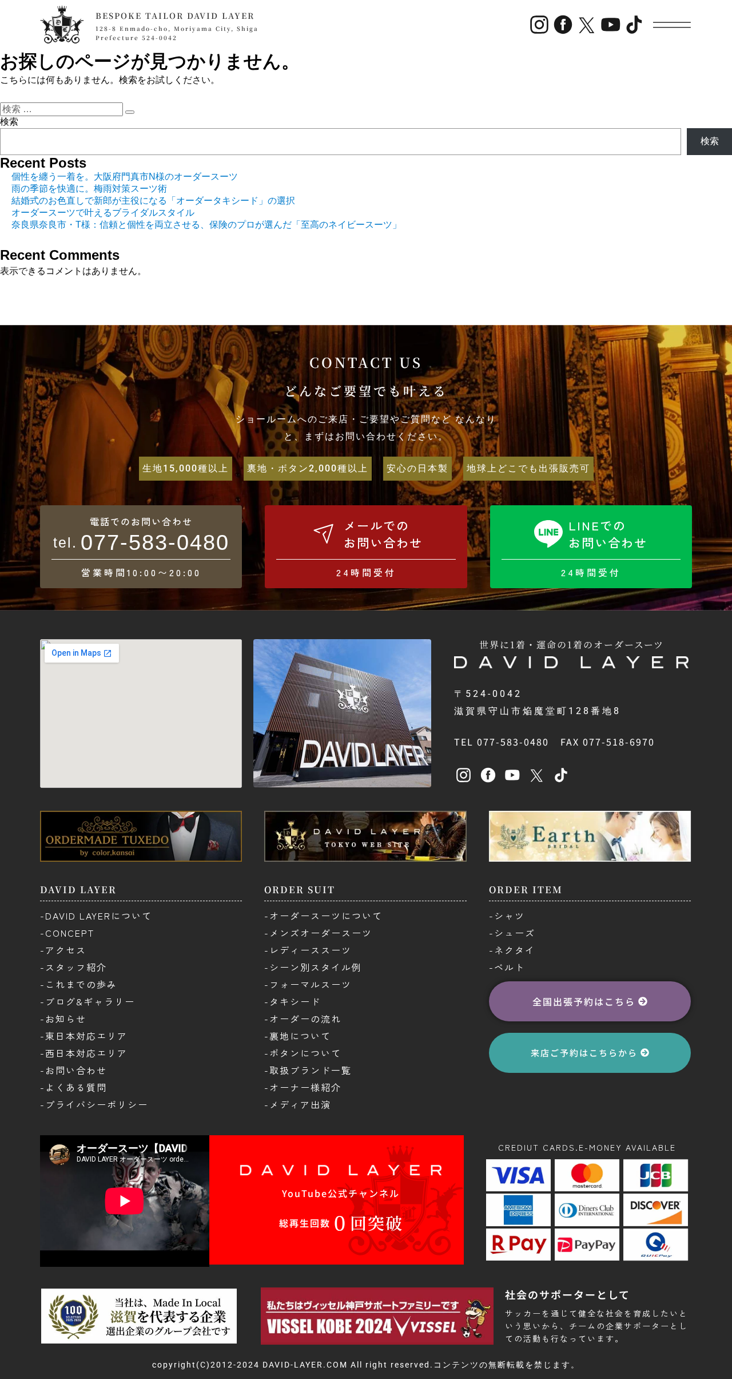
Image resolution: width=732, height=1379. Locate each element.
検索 (9, 121)
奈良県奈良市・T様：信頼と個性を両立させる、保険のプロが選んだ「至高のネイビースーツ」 (206, 224)
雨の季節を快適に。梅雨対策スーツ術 (89, 188)
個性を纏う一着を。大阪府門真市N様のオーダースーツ (124, 176)
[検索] (129, 112)
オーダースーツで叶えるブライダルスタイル (102, 212)
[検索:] (62, 109)
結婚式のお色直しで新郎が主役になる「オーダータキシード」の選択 (153, 200)
